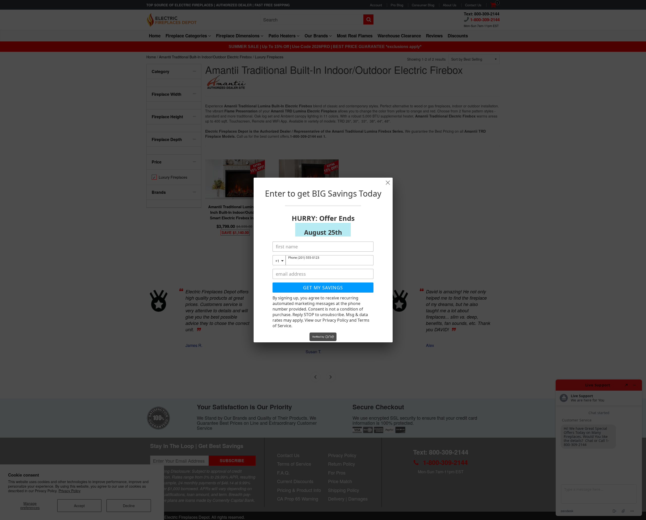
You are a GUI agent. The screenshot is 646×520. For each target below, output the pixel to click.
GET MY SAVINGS (323, 288)
